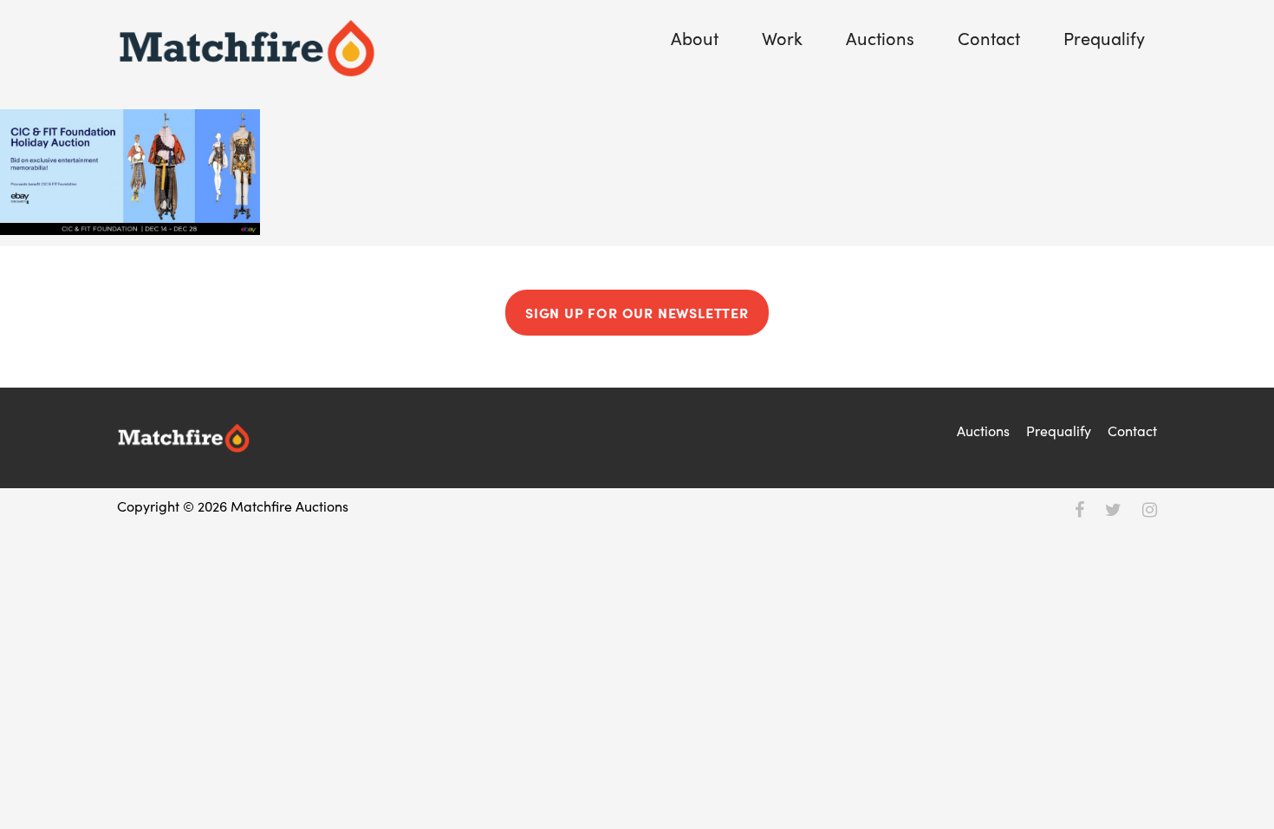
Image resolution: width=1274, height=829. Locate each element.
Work (782, 37)
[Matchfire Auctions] (247, 48)
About (694, 37)
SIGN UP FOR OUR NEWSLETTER (637, 312)
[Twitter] (1113, 508)
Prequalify (1104, 37)
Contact (989, 37)
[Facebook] (1079, 508)
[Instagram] (1149, 508)
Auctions (880, 37)
